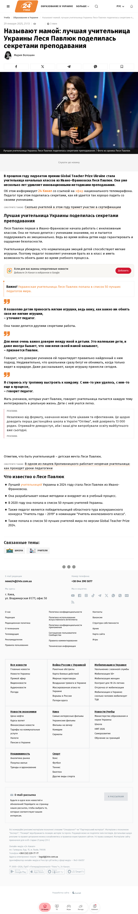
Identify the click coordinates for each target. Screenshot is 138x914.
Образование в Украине (57, 6)
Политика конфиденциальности (65, 612)
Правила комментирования (63, 641)
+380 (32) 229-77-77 (29, 853)
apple (37, 871)
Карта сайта (99, 634)
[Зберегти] (122, 66)
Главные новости (20, 669)
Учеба (7, 18)
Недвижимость (20, 753)
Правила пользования (16, 645)
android (18, 871)
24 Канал (45, 191)
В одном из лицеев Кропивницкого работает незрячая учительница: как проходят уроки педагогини (67, 466)
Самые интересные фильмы (68, 716)
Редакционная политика (17, 623)
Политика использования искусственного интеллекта (63, 618)
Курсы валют (17, 720)
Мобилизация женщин (107, 678)
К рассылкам (116, 796)
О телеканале (12, 629)
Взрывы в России (62, 695)
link (73, 595)
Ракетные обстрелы (63, 669)
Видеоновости (18, 683)
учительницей (31, 485)
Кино (56, 711)
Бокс (55, 758)
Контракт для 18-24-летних (109, 683)
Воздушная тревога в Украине (69, 683)
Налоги (14, 738)
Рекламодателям (13, 640)
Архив (96, 629)
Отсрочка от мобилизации (109, 687)
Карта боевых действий (66, 673)
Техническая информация (62, 646)
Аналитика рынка (20, 758)
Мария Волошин (24, 55)
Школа (98, 724)
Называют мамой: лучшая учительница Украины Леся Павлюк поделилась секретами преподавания (88, 18)
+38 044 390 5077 (82, 581)
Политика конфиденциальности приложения (65, 626)
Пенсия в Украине (20, 742)
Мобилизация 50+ (104, 673)
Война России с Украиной (69, 664)
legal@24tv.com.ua (48, 856)
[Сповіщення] (131, 6)
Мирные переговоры (64, 678)
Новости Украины (20, 673)
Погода (14, 692)
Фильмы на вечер (62, 725)
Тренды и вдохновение (23, 767)
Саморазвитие (103, 733)
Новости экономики (23, 711)
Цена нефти (17, 716)
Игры (95, 640)
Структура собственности (106, 623)
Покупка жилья (18, 762)
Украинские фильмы (64, 720)
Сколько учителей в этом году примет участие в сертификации (73, 207)
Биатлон (57, 771)
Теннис (56, 767)
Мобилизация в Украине (111, 664)
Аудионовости (18, 687)
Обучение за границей (107, 738)
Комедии (57, 729)
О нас (8, 612)
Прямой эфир (18, 678)
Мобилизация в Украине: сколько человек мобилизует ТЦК (111, 696)
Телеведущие (12, 634)
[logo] (26, 6)
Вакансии (97, 617)
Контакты (97, 612)
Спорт (56, 753)
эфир (79, 191)
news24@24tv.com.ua (18, 581)
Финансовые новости (22, 725)
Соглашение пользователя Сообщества (62, 634)
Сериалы (57, 734)
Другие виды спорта (64, 776)
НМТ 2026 (100, 729)
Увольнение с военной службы (112, 669)
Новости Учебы (105, 711)
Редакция (10, 617)
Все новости (18, 664)
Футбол (57, 762)
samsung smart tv (76, 871)
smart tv (56, 871)
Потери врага (60, 700)
